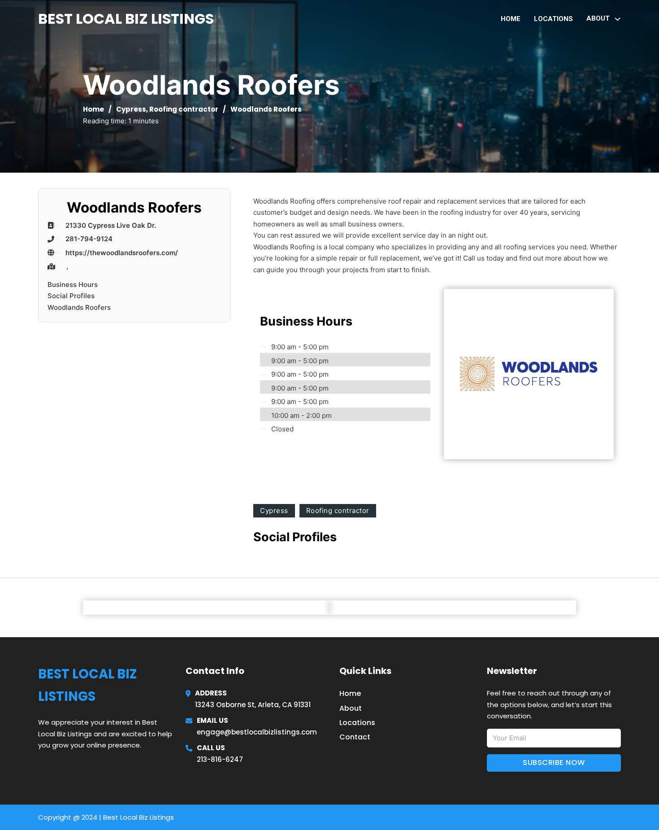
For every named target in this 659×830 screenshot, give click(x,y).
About (350, 708)
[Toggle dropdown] (617, 19)
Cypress (131, 109)
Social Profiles (71, 295)
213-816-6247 (220, 759)
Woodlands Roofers (79, 307)
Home (510, 19)
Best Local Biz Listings (126, 19)
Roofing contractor (183, 109)
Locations (553, 19)
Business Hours (73, 284)
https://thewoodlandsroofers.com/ (121, 252)
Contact (354, 737)
